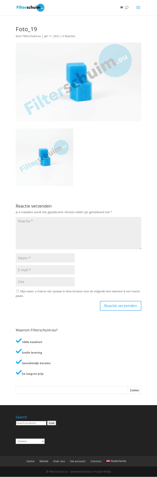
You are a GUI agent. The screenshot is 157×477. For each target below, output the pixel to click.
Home (30, 461)
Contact (96, 461)
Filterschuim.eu (31, 36)
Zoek (52, 423)
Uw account (78, 461)
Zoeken (134, 390)
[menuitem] (116, 461)
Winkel (43, 461)
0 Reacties (68, 36)
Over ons (59, 461)
